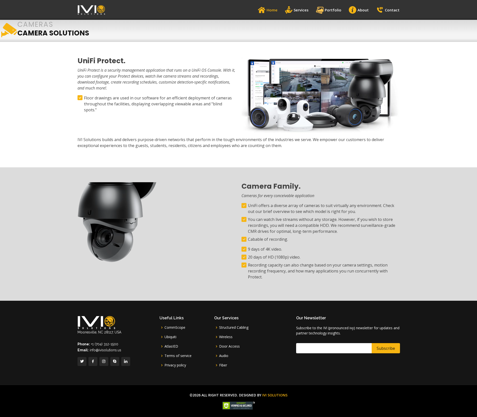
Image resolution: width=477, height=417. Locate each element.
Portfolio (333, 9)
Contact (392, 9)
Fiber (223, 365)
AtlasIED (171, 346)
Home (272, 9)
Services (301, 9)
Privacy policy (175, 365)
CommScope (174, 327)
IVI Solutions (274, 395)
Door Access (229, 346)
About (363, 9)
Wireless (226, 337)
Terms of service (178, 355)
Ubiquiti (170, 337)
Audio (223, 355)
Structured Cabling (233, 327)
